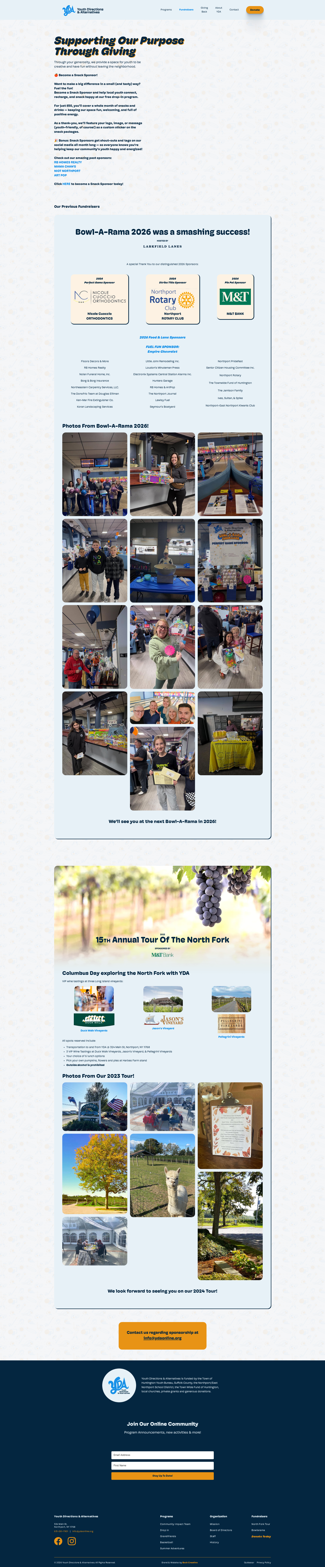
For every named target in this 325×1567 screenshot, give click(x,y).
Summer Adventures (172, 1548)
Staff (213, 1536)
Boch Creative (190, 1563)
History (214, 1542)
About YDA (218, 10)
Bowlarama (258, 1530)
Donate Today (261, 1536)
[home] (83, 10)
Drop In (164, 1530)
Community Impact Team (175, 1524)
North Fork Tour (261, 1524)
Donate (255, 10)
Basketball (166, 1542)
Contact (234, 10)
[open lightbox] (162, 622)
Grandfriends (168, 1536)
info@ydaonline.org (82, 1531)
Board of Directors (221, 1530)
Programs (166, 10)
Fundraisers (186, 10)
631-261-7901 (61, 1531)
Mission (215, 1524)
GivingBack (204, 10)
